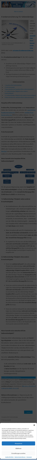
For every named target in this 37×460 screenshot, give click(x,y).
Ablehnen (18, 448)
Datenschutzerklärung (20, 457)
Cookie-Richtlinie (9, 457)
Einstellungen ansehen (18, 453)
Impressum (29, 457)
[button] (34, 425)
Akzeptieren (18, 443)
